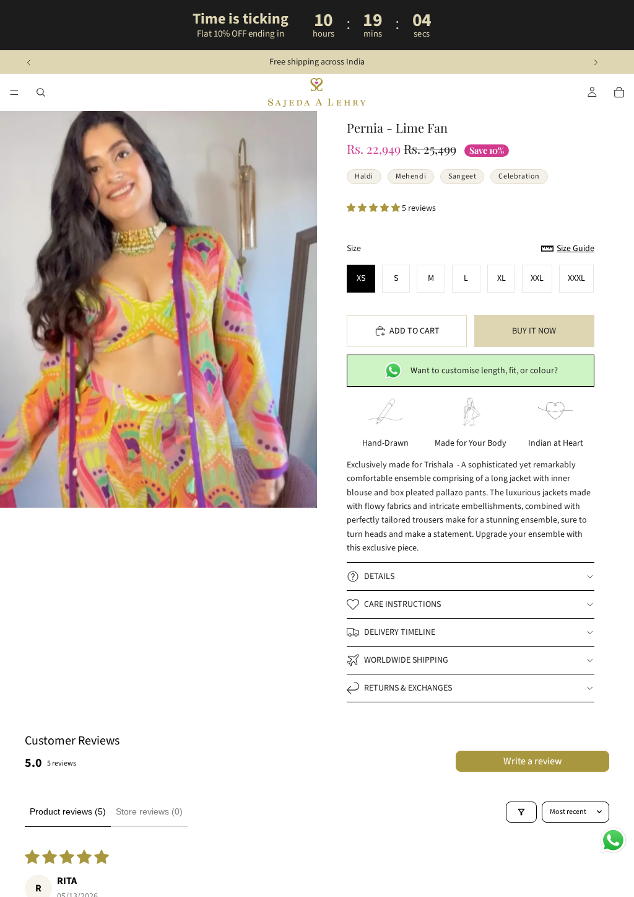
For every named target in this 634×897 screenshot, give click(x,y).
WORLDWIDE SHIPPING (406, 660)
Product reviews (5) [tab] (68, 811)
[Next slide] (595, 62)
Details (379, 576)
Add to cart (414, 331)
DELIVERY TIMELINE (399, 632)
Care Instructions (402, 604)
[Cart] (619, 92)
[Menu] (14, 93)
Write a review (532, 761)
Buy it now (534, 331)
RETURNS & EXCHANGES (408, 688)
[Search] (40, 92)
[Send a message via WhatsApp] (613, 840)
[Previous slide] (29, 62)
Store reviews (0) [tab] (149, 811)
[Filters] (521, 812)
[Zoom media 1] (158, 309)
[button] (374, 208)
